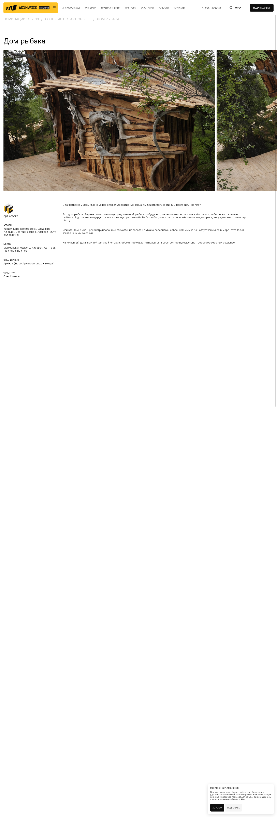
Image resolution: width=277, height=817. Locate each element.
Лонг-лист (54, 19)
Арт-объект (80, 19)
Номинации (14, 19)
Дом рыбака (108, 19)
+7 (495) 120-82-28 (211, 7)
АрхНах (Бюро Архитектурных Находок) (28, 263)
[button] (6, 121)
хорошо (217, 807)
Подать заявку (261, 7)
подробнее (233, 807)
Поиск (237, 7)
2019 (35, 19)
